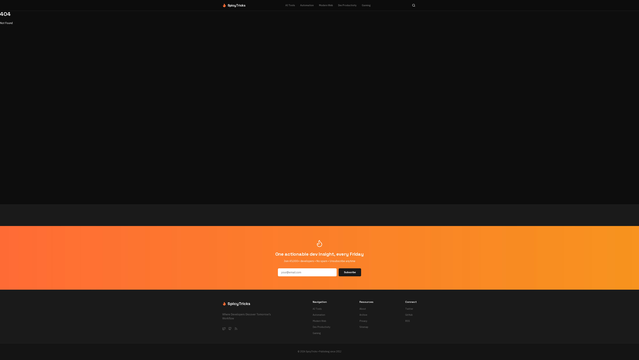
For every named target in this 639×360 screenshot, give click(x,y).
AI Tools (290, 5)
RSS (407, 320)
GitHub (409, 314)
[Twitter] (224, 329)
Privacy (363, 320)
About (362, 308)
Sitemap (363, 326)
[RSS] (236, 329)
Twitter (409, 308)
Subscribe (350, 272)
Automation (307, 5)
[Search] (414, 5)
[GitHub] (230, 329)
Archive (363, 314)
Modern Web (326, 5)
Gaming (366, 5)
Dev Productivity (347, 5)
